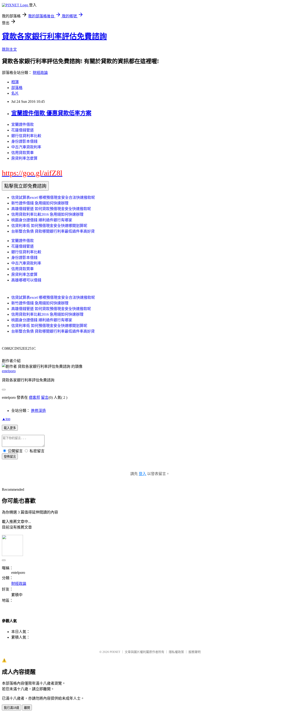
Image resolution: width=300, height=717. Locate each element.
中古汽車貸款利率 (26, 147)
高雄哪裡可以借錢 (26, 280)
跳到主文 (9, 49)
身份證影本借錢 (24, 141)
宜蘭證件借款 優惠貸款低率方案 (51, 113)
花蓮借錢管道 (22, 130)
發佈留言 (10, 456)
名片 (15, 93)
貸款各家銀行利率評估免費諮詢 (54, 36)
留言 (45, 397)
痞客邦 (34, 397)
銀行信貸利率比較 (26, 136)
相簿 (15, 82)
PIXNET (115, 652)
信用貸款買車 (22, 153)
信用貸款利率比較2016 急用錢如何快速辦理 (47, 214)
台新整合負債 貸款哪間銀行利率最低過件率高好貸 (53, 231)
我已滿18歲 (11, 707)
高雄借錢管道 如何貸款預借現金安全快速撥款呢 (51, 209)
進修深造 (38, 411)
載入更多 (10, 428)
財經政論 (40, 73)
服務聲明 (194, 652)
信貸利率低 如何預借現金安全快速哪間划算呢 (49, 226)
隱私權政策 (176, 652)
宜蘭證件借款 (22, 125)
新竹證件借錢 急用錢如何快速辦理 (39, 203)
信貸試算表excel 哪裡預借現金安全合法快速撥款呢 (53, 197)
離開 (27, 707)
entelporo (9, 371)
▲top (6, 419)
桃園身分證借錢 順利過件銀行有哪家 (41, 220)
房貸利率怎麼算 (24, 158)
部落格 (16, 88)
